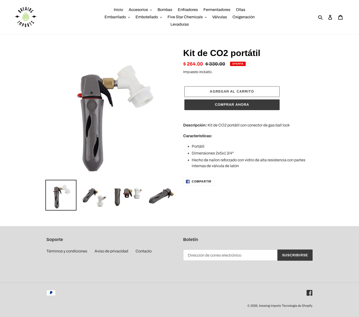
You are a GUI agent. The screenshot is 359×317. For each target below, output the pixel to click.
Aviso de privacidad (111, 251)
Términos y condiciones (66, 251)
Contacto (144, 251)
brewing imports (270, 305)
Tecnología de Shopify (297, 305)
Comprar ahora (232, 104)
